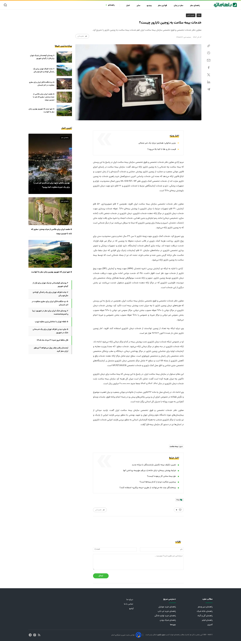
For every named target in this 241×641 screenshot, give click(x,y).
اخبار (128, 5)
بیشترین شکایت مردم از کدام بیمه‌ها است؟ (158, 482)
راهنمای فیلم (207, 620)
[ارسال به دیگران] (208, 60)
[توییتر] (208, 75)
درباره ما (130, 599)
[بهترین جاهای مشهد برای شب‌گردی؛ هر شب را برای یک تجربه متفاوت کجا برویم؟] (50, 164)
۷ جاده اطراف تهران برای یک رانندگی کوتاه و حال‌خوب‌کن (43, 70)
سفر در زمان (179, 5)
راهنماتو (111, 5)
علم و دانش (190, 15)
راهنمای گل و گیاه (205, 615)
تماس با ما (129, 604)
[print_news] (208, 53)
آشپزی (210, 624)
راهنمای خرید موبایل (167, 607)
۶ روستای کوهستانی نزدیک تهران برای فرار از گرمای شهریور (42, 57)
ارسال (101, 575)
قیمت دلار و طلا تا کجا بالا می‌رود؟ (161, 149)
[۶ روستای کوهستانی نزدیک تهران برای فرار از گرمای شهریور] (64, 57)
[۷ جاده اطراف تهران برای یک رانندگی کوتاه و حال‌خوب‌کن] (64, 70)
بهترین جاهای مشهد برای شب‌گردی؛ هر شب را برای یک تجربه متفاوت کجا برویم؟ (51, 185)
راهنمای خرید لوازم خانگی (165, 615)
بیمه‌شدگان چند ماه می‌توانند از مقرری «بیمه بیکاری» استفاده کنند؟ (148, 487)
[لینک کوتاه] (208, 45)
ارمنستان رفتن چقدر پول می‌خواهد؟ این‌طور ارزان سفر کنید (51, 349)
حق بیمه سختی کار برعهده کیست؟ (161, 476)
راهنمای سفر (195, 5)
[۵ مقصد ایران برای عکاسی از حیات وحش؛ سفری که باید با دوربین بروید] (64, 97)
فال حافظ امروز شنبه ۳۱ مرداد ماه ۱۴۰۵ (52, 340)
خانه (199, 15)
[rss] (39, 635)
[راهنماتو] (225, 5)
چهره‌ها (173, 624)
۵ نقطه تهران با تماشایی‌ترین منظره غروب (51, 321)
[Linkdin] (208, 82)
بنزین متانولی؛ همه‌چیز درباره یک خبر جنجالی (157, 143)
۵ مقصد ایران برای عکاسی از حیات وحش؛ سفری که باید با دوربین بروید (43, 97)
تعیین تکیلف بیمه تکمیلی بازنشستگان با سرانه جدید (154, 465)
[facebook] (208, 67)
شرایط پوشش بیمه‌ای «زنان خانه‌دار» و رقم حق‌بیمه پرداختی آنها (149, 470)
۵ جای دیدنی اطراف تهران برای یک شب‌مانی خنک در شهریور (50, 331)
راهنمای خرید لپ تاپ (167, 611)
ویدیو (149, 5)
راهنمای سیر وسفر (205, 607)
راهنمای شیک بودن (168, 620)
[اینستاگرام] (34, 635)
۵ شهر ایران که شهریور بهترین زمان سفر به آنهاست (41, 110)
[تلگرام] (208, 89)
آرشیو (131, 608)
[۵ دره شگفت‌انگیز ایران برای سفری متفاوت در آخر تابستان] (64, 83)
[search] (6, 5)
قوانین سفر (162, 5)
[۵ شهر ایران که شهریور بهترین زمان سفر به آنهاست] (64, 110)
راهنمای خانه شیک (205, 611)
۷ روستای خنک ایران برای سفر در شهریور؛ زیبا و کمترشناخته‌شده (50, 312)
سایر (138, 5)
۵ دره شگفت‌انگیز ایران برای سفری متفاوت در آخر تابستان (41, 84)
